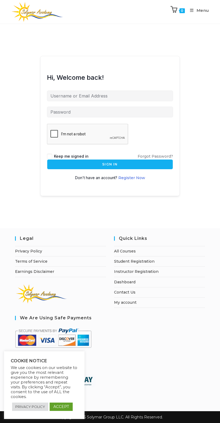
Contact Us (124, 292)
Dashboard (124, 282)
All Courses (125, 251)
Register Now (131, 177)
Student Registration (134, 261)
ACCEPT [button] (61, 406)
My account (125, 302)
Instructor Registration (136, 271)
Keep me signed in (71, 156)
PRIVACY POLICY (30, 406)
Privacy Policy (28, 251)
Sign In (110, 164)
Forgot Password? (155, 156)
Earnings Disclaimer (34, 271)
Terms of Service (31, 261)
